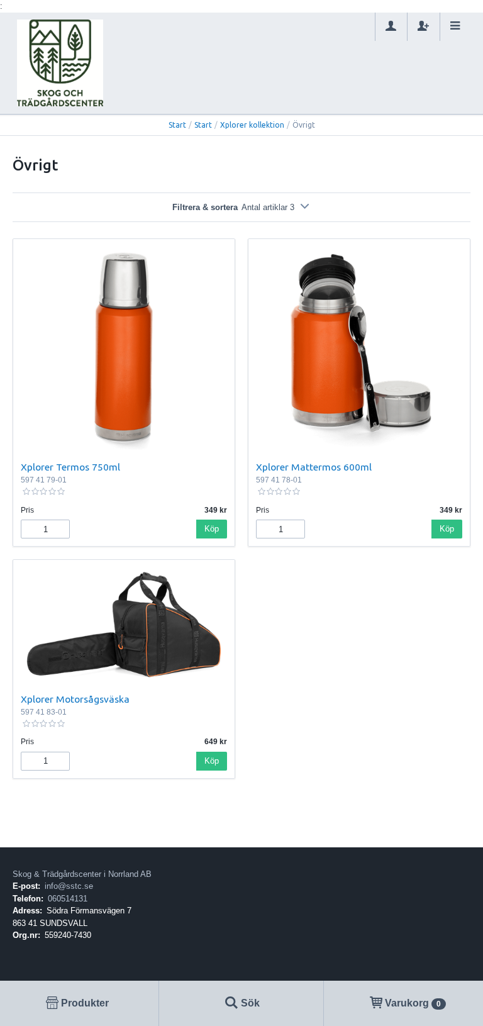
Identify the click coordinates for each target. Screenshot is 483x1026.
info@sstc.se (69, 886)
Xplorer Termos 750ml (70, 466)
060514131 (67, 898)
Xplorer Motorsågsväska (75, 699)
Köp (211, 528)
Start (177, 125)
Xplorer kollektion (252, 125)
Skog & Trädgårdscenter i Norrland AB (82, 874)
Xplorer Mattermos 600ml (314, 466)
